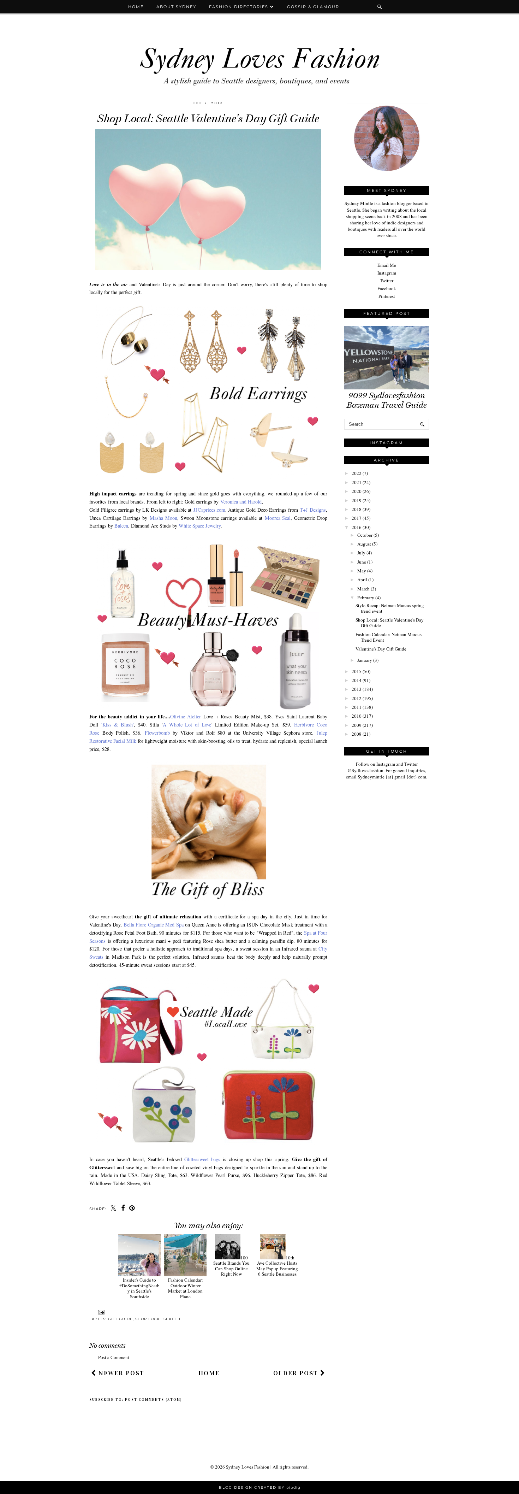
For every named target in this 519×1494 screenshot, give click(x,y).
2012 (357, 698)
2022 (357, 473)
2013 (357, 689)
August (364, 544)
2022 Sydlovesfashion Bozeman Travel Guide (386, 400)
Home (136, 6)
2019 (357, 500)
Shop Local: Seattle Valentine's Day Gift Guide (390, 623)
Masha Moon (163, 517)
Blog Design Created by (259, 1487)
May (361, 570)
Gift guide (120, 1319)
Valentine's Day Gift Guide (381, 649)
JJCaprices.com (209, 509)
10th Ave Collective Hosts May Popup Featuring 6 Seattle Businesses (277, 1265)
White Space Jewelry (200, 525)
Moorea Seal (278, 517)
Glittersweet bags (202, 1159)
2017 (357, 518)
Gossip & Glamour (313, 6)
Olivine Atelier (185, 716)
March (363, 589)
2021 (357, 482)
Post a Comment (113, 1357)
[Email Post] (100, 1312)
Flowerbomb (157, 732)
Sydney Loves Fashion (247, 1467)
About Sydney (176, 6)
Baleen (121, 525)
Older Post (296, 1373)
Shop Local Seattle (158, 1319)
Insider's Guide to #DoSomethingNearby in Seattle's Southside (139, 1288)
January (364, 660)
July (361, 552)
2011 (357, 707)
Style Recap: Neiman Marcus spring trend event (390, 608)
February (365, 597)
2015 (357, 671)
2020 (357, 491)
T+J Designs (313, 509)
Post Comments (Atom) (153, 1400)
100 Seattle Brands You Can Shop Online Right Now (231, 1265)
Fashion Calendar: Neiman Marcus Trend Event (389, 637)
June (361, 562)
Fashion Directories (239, 6)
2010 (357, 716)
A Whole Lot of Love (187, 724)
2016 (357, 527)
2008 (357, 734)
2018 (357, 509)
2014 (357, 680)
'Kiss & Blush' (117, 724)
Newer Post (120, 1373)
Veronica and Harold (241, 501)
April (362, 579)
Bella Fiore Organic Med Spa (154, 924)
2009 (357, 725)
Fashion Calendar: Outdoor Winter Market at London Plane (185, 1288)
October (364, 535)
